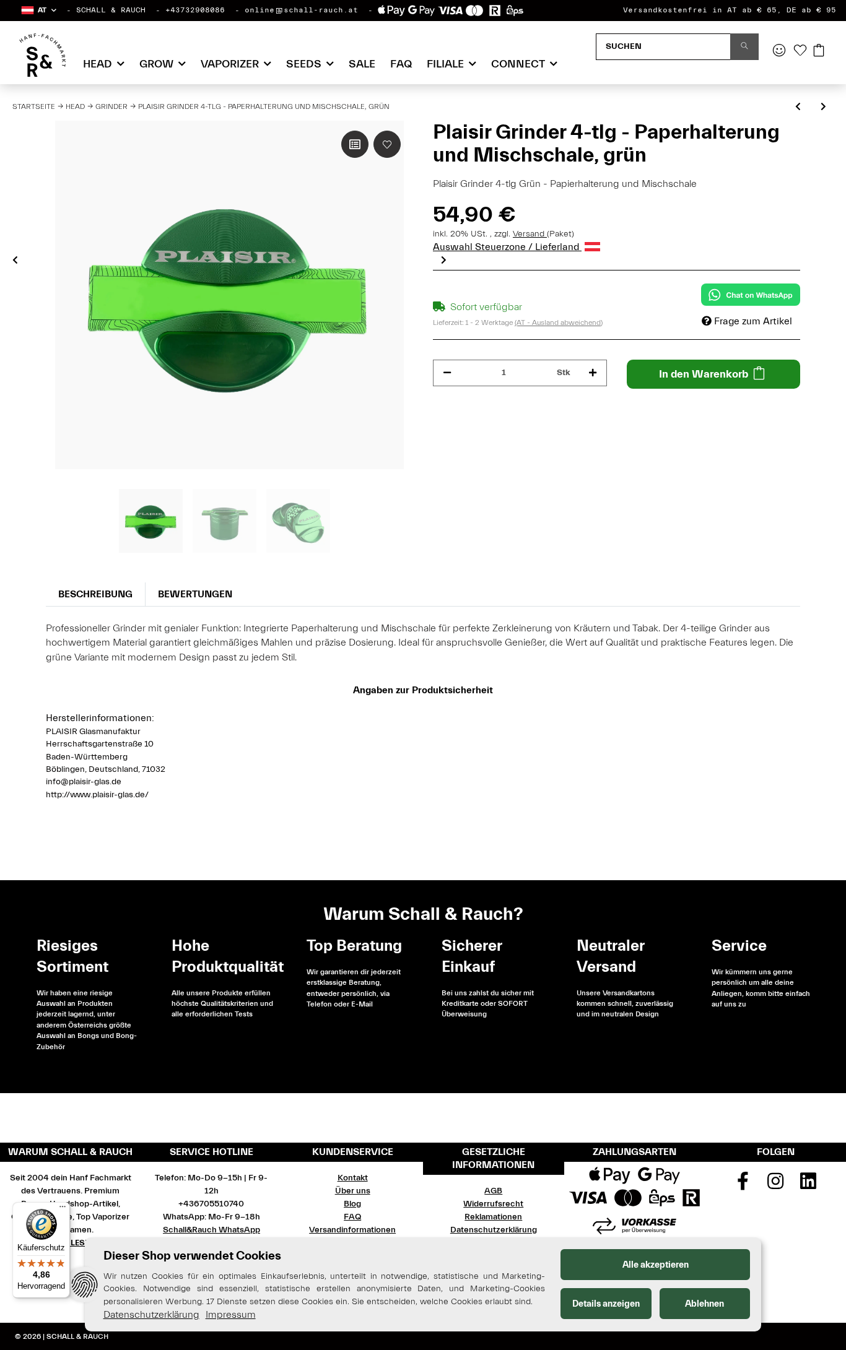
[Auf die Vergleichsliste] (354, 144)
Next (444, 260)
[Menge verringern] (447, 373)
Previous (15, 260)
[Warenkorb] (819, 51)
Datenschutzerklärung (493, 1230)
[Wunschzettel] (800, 51)
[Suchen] (744, 46)
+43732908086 (195, 10)
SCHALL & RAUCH (111, 10)
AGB (493, 1191)
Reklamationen (493, 1217)
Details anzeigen (606, 1304)
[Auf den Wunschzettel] (387, 144)
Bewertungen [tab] (195, 594)
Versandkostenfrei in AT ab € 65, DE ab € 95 (729, 10)
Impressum (231, 1314)
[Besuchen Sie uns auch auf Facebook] (743, 1185)
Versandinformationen (352, 1230)
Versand (530, 234)
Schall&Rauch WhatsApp (211, 1230)
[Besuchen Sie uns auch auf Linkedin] (808, 1185)
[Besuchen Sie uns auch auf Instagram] (775, 1185)
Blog (352, 1204)
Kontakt (353, 1178)
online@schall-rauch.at (301, 10)
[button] (38, 10)
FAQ (401, 64)
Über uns (352, 1191)
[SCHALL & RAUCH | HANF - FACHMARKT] (42, 55)
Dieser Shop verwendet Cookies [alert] (192, 1255)
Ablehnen (704, 1304)
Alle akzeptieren (655, 1265)
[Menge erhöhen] (592, 373)
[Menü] (62, 1209)
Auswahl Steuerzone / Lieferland (507, 247)
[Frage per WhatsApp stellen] (750, 294)
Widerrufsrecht (493, 1204)
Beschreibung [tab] (95, 594)
